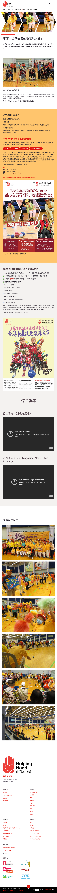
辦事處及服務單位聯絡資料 (9, 847)
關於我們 (32, 789)
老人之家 (5, 822)
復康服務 (5, 839)
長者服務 (8, 9)
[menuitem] (5, 891)
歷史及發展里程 (33, 792)
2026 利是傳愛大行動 (35, 839)
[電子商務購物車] (49, 3)
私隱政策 (5, 798)
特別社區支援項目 (17, 9)
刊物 (31, 808)
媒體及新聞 (32, 806)
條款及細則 (5, 800)
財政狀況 (32, 797)
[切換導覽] (52, 3)
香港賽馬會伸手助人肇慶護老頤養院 (11, 828)
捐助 (31, 822)
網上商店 (5, 792)
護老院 (4, 825)
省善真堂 (12, 279)
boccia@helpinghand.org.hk (14, 173)
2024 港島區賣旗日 (34, 833)
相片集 (31, 811)
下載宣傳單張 (15, 148)
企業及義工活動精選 (34, 830)
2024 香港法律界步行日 (35, 836)
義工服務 (32, 825)
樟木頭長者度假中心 (7, 833)
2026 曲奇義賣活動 (7, 795)
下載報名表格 (24, 148)
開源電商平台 (47, 889)
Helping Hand (8, 850)
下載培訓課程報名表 (36, 148)
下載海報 (6, 148)
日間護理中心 (6, 830)
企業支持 (32, 828)
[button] (28, 887)
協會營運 (32, 795)
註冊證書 (32, 800)
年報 (31, 803)
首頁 (4, 9)
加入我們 (32, 814)
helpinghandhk (8, 853)
